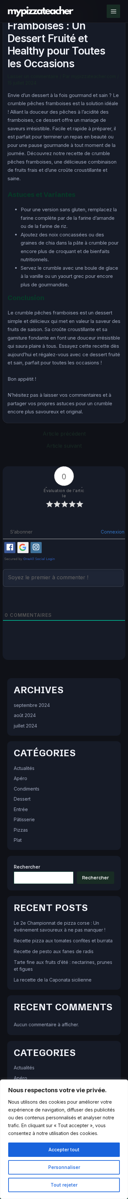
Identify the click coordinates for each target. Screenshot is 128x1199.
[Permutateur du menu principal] (113, 11)
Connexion (111, 532)
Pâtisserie (24, 819)
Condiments (26, 788)
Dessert (22, 799)
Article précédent (64, 433)
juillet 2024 (25, 725)
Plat (18, 840)
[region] (64, 1139)
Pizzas (21, 830)
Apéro (20, 778)
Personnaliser (64, 1167)
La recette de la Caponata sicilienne (53, 980)
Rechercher (27, 867)
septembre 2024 (32, 705)
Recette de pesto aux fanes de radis (54, 951)
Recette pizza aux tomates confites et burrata (63, 940)
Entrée (21, 809)
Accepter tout (64, 1149)
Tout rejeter (64, 1185)
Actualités (24, 768)
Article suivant (64, 445)
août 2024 (25, 715)
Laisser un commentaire (33, 76)
